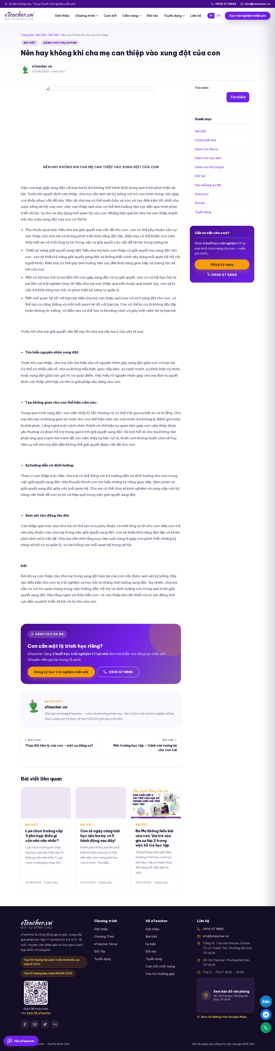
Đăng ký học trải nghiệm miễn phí (61, 672)
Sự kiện (200, 203)
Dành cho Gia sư (206, 149)
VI (211, 15)
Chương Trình (104, 936)
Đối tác (152, 16)
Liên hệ (195, 16)
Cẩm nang (130, 16)
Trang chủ (27, 35)
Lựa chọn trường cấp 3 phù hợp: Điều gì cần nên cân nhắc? (44, 836)
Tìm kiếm (202, 88)
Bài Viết (41, 35)
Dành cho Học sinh (208, 158)
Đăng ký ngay (222, 264)
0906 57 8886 (225, 4)
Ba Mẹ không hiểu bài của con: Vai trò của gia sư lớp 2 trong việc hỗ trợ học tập (154, 838)
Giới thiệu (62, 16)
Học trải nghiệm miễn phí (247, 16)
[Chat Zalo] (266, 1001)
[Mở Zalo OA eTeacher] (36, 993)
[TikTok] (45, 1024)
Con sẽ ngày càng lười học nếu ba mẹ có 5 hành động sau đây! (100, 836)
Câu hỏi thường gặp (160, 974)
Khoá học (202, 194)
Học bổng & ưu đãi (208, 185)
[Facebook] (25, 1024)
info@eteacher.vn (257, 4)
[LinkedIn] (55, 1024)
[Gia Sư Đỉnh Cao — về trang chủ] (19, 15)
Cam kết (110, 16)
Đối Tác (100, 951)
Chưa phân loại (205, 140)
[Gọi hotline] (266, 1027)
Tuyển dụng (173, 16)
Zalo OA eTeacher (39, 1013)
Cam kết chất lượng (160, 966)
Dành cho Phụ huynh (60, 42)
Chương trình (85, 16)
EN (218, 15)
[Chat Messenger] (266, 1014)
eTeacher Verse (105, 944)
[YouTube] (35, 1024)
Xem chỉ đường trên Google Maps (224, 1017)
